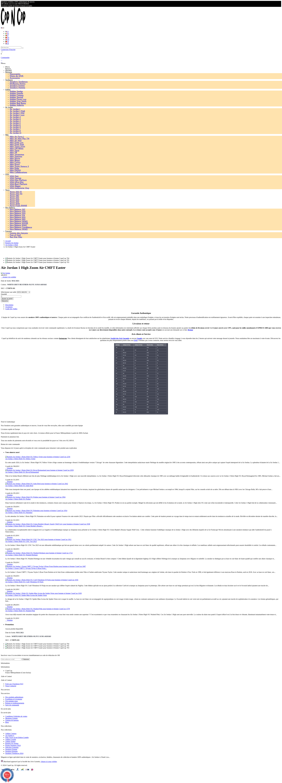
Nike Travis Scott (17, 147)
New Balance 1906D (19, 222)
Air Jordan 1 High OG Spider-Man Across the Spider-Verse (26, 595)
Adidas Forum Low (18, 99)
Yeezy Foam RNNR (18, 206)
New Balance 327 (17, 210)
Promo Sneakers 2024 (13, 745)
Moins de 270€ (16, 76)
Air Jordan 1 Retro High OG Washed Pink (20, 611)
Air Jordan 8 (15, 131)
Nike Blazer (15, 161)
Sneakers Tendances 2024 (14, 753)
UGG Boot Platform (18, 184)
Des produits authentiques (14, 697)
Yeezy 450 (14, 198)
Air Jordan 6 (15, 125)
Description (9, 305)
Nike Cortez (15, 163)
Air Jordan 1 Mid (17, 113)
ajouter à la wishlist (8, 277)
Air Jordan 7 (15, 129)
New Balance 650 (17, 218)
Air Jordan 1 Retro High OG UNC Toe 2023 (21, 541)
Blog (7, 722)
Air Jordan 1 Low (17, 115)
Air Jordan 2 (15, 119)
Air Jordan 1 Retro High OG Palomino (18, 513)
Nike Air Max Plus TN (19, 139)
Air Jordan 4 (15, 117)
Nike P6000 (15, 171)
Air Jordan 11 (15, 127)
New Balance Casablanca (21, 227)
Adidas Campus (17, 96)
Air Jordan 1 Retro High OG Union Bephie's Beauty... (24, 526)
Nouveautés (15, 74)
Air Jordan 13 (15, 133)
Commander (5, 57)
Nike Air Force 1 (17, 137)
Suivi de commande (12, 705)
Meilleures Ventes (17, 84)
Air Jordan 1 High (17, 111)
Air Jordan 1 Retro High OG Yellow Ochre (20, 459)
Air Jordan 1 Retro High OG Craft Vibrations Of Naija (24, 582)
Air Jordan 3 (15, 121)
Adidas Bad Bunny (18, 103)
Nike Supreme (16, 157)
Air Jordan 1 (15, 109)
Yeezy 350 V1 (16, 192)
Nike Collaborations (18, 173)
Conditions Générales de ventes (16, 716)
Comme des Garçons (19, 233)
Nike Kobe (14, 169)
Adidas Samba (16, 92)
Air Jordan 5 (15, 123)
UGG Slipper (15, 186)
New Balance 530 (17, 212)
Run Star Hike (16, 237)
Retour (190, 330)
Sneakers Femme (17, 86)
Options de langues (12, 720)
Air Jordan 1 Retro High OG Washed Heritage (21, 555)
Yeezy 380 (14, 196)
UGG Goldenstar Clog (19, 188)
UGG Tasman (15, 178)
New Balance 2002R (19, 223)
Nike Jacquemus (17, 155)
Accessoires (15, 78)
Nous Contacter (10, 686)
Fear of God (15, 235)
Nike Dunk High (17, 145)
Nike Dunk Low (16, 143)
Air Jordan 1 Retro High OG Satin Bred (19, 486)
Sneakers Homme (17, 88)
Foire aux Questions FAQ (14, 684)
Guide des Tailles (11, 309)
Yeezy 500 (14, 200)
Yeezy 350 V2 (16, 194)
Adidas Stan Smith (18, 101)
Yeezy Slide (15, 204)
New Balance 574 (17, 216)
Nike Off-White (16, 149)
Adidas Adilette (17, 105)
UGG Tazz (14, 176)
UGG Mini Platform (18, 180)
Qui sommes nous (11, 701)
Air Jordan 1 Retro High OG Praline (18, 499)
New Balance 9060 (18, 225)
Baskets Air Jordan (11, 743)
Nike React (15, 165)
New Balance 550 (17, 214)
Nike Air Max (16, 141)
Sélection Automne (12, 747)
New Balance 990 (17, 220)
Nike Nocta (15, 159)
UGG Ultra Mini (16, 182)
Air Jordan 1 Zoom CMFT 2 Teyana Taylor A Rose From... (26, 568)
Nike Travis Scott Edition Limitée (17, 737)
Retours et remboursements (14, 703)
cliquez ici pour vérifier (49, 761)
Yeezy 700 (14, 202)
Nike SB (13, 153)
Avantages (9, 307)
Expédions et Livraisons (13, 699)
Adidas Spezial (16, 98)
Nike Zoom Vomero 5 (19, 167)
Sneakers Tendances (19, 82)
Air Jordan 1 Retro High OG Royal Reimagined (22, 472)
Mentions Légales (11, 718)
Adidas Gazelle (16, 94)
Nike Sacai (14, 151)
